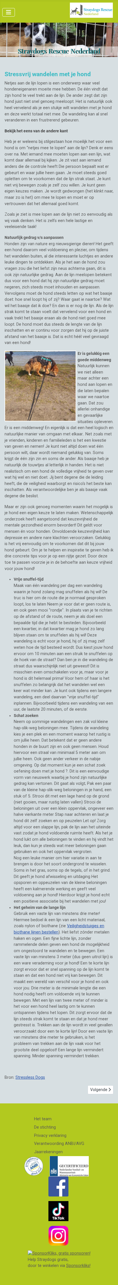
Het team (43, 1119)
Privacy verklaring (50, 1135)
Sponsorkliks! (78, 1265)
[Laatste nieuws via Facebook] (58, 1186)
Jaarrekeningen (48, 1152)
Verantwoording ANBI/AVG (59, 1143)
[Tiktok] (58, 1211)
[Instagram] (58, 1235)
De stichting (45, 1127)
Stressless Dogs (30, 1077)
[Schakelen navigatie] (8, 12)
